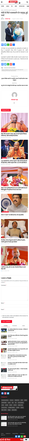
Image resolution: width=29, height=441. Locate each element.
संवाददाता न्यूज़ (7, 18)
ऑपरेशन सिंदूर (4, 402)
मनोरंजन (15, 405)
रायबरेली (17, 407)
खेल (12, 402)
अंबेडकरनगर (4, 130)
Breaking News (5, 400)
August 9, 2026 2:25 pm (6, 191)
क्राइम (9, 402)
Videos (11, 400)
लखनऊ (7, 6)
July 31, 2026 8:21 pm (5, 216)
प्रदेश (16, 6)
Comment (4, 285)
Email (3, 309)
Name (3, 303)
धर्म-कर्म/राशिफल (20, 402)
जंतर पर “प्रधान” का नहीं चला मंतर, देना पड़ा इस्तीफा (12, 215)
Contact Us (8, 433)
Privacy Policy (15, 433)
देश (11, 6)
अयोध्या (25, 400)
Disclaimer (22, 433)
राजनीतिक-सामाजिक (5, 211)
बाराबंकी (6, 405)
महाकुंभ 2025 (20, 405)
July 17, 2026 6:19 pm (5, 270)
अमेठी (22, 400)
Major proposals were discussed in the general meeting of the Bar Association (12, 70)
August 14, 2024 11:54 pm (17, 18)
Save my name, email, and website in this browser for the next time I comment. (15, 316)
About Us (3, 435)
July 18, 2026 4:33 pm (5, 243)
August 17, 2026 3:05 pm (6, 164)
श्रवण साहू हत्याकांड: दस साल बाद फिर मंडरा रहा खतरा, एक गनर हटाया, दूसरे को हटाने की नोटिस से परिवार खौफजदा (17, 356)
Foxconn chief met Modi (9, 67)
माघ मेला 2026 (21, 6)
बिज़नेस (11, 405)
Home (2, 6)
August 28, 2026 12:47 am (6, 137)
